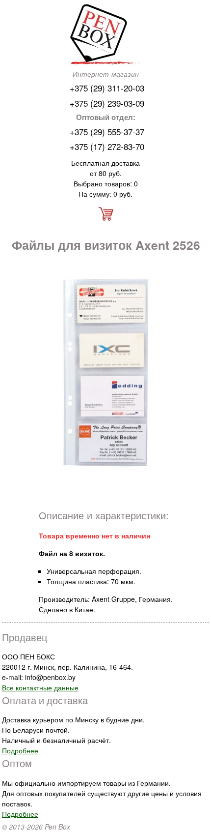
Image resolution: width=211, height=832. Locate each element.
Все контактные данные (40, 687)
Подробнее (20, 750)
